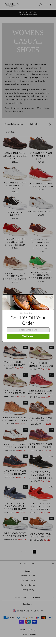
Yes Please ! (28, 336)
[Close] (51, 297)
